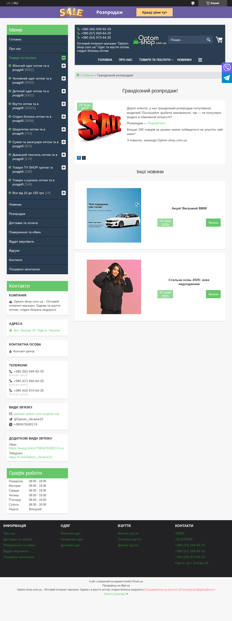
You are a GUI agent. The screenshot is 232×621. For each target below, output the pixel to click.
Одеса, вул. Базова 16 (191, 563)
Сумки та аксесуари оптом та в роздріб (35, 144)
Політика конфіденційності (197, 589)
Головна (105, 60)
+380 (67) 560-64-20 (190, 551)
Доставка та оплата (23, 223)
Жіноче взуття (128, 533)
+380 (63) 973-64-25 (190, 557)
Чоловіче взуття (129, 539)
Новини (88, 75)
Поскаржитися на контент (161, 589)
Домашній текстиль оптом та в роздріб (34, 157)
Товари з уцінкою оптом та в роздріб (33, 182)
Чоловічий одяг (72, 539)
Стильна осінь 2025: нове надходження (189, 282)
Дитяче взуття (128, 545)
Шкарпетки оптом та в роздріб (28, 131)
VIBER (179, 533)
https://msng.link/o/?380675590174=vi (36, 448)
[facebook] (79, 158)
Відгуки (14, 250)
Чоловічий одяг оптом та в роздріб (31, 80)
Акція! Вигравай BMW (189, 208)
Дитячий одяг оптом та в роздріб (30, 93)
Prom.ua (138, 581)
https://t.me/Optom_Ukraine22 (30, 457)
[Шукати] (208, 39)
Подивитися (157, 123)
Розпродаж (17, 214)
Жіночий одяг (71, 533)
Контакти (15, 260)
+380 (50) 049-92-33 (190, 545)
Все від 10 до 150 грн (28, 193)
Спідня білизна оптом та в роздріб (31, 118)
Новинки (184, 60)
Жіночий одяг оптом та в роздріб (30, 68)
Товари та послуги (154, 60)
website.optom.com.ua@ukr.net (36, 414)
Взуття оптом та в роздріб (25, 106)
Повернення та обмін (25, 232)
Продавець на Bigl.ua (116, 585)
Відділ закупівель (21, 241)
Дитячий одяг (70, 545)
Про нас (125, 60)
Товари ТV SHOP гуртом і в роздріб (32, 169)
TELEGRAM (184, 539)
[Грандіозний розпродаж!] (99, 125)
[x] (84, 158)
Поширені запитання (24, 269)
